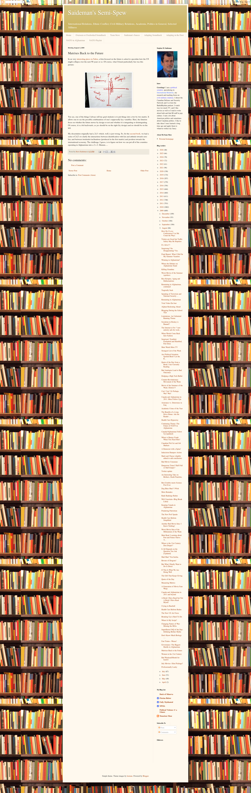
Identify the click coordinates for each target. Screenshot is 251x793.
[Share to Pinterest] (114, 151)
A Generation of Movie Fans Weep (172, 587)
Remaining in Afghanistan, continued (171, 285)
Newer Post (73, 170)
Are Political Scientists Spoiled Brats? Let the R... (170, 356)
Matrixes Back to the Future (171, 650)
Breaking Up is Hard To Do (171, 616)
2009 (162, 210)
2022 (162, 164)
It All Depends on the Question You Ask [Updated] (169, 551)
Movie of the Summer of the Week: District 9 (172, 386)
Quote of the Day (167, 579)
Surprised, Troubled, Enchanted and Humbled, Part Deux (171, 341)
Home (68, 35)
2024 (162, 157)
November (166, 217)
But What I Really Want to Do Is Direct (171, 565)
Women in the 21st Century (171, 654)
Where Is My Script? (169, 620)
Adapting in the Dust (175, 35)
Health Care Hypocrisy (169, 420)
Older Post (144, 170)
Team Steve (115, 35)
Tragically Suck (167, 290)
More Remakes (166, 492)
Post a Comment (77, 165)
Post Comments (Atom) (87, 175)
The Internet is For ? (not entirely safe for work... (171, 328)
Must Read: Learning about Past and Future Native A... (171, 537)
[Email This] (104, 151)
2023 (162, 160)
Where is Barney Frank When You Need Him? (170, 438)
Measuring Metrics (168, 582)
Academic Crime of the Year (172, 408)
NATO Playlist (95, 40)
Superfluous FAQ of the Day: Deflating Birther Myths (172, 630)
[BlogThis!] (106, 151)
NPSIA (162, 706)
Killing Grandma (167, 269)
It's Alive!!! (165, 245)
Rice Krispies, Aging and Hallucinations (170, 279)
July (164, 671)
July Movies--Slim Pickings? (172, 663)
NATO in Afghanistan (75, 40)
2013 (162, 196)
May (164, 678)
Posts (162, 727)
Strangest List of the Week (171, 350)
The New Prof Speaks (169, 514)
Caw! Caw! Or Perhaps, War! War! (170, 392)
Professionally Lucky (169, 667)
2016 (162, 185)
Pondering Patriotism (169, 510)
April (164, 682)
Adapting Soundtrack (153, 35)
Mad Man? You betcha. (170, 557)
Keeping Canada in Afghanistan (168, 506)
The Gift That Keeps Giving (171, 575)
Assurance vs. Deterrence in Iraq (171, 403)
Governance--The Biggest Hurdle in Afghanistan (170, 645)
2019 (162, 175)
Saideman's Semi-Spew (97, 12)
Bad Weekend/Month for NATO (170, 658)
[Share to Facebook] (111, 151)
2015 (162, 189)
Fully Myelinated (166, 702)
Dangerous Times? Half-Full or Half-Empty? (172, 466)
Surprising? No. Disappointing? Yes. (169, 249)
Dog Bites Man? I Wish (170, 488)
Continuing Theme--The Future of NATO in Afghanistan (170, 425)
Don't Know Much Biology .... (171, 636)
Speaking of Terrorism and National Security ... (171, 295)
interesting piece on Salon (87, 59)
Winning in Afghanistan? (170, 260)
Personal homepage (166, 139)
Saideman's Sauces (132, 35)
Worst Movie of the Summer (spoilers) (172, 274)
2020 (162, 171)
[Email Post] (99, 151)
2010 (162, 207)
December (166, 213)
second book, (135, 133)
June (164, 675)
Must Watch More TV (169, 347)
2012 (162, 200)
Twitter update (166, 471)
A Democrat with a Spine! (171, 449)
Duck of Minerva (166, 694)
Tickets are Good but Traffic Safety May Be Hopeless (171, 240)
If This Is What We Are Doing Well (170, 571)
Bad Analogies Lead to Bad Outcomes (171, 371)
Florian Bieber (165, 698)
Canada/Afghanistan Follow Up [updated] (171, 432)
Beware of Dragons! (168, 560)
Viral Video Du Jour (169, 303)
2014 (162, 192)
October (165, 220)
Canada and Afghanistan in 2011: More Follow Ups (171, 398)
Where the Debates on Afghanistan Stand (169, 264)
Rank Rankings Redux (169, 495)
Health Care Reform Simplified (168, 519)
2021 (162, 167)
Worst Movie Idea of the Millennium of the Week (171, 530)
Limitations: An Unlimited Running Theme (171, 317)
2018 (162, 178)
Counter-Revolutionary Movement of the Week (171, 380)
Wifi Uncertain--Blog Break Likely (171, 500)
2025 (162, 153)
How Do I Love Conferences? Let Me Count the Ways (170, 233)
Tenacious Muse (166, 716)
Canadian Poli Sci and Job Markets (171, 444)
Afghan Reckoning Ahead (171, 306)
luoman (129, 776)
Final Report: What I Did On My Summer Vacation (172, 255)
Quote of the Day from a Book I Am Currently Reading (170, 364)
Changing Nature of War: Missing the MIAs (170, 624)
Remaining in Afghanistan (171, 299)
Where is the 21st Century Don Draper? (171, 544)
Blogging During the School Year (171, 311)
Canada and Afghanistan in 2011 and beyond (171, 593)
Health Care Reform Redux (171, 609)
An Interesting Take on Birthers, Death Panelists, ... (171, 476)
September (166, 224)
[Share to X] (109, 151)
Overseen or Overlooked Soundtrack (91, 35)
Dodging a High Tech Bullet (171, 376)
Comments (164, 732)
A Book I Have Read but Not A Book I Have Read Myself (172, 600)
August (165, 228)
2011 (162, 203)
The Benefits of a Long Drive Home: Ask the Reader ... (170, 414)
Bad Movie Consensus (169, 461)
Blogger (146, 776)
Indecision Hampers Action (171, 452)
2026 (162, 150)
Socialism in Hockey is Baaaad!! (169, 323)
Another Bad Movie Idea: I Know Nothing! (171, 524)
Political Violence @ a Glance (168, 711)
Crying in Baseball (168, 606)
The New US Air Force (170, 613)
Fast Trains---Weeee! (169, 641)
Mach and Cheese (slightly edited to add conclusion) (171, 457)
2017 (162, 182)
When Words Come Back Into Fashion (170, 334)
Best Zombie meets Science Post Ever (171, 483)
